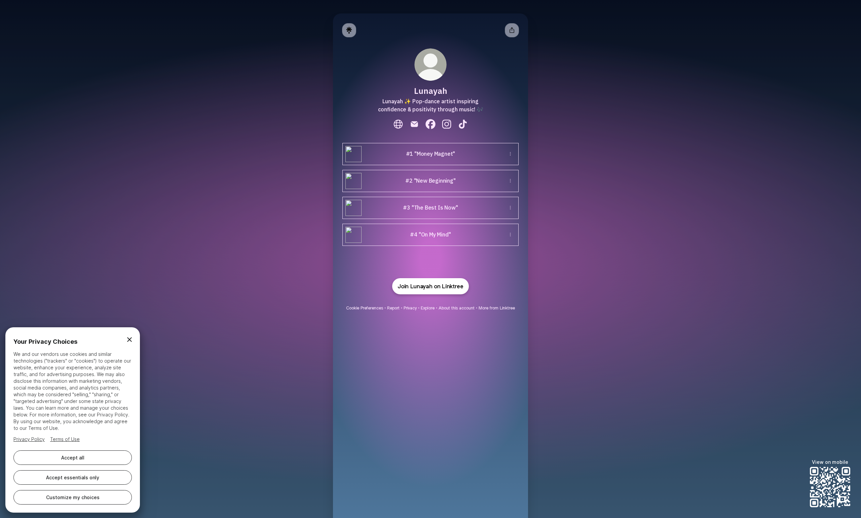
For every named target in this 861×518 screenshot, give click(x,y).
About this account (457, 308)
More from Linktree (497, 308)
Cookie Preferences (364, 308)
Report (393, 308)
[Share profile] (512, 30)
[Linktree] (349, 30)
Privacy (410, 308)
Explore (428, 308)
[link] (398, 124)
